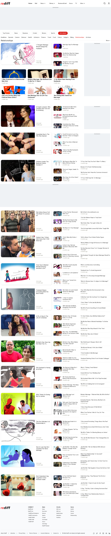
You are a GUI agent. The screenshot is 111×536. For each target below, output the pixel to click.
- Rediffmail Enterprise (33, 513)
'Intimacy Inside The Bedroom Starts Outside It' (42, 163)
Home (30, 3)
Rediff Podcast (45, 525)
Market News (59, 513)
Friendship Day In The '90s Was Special (42, 135)
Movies (44, 33)
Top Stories (6, 33)
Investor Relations (45, 533)
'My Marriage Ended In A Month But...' (69, 422)
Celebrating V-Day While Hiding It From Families (69, 463)
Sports (53, 33)
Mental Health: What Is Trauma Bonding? (69, 350)
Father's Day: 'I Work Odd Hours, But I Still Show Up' (42, 239)
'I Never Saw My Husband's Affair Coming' (70, 150)
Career (72, 513)
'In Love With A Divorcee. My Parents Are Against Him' (70, 411)
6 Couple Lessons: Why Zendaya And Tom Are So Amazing (43, 108)
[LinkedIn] (109, 533)
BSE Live (58, 509)
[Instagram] (103, 533)
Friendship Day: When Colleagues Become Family (70, 125)
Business (25, 33)
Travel (49, 37)
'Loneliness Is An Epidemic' (70, 273)
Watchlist (58, 515)
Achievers (36, 37)
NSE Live (58, 511)
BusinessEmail (62, 3)
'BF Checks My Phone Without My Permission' (69, 377)
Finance (43, 37)
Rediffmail (30, 509)
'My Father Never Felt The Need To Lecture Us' (43, 213)
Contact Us (56, 533)
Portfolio (58, 517)
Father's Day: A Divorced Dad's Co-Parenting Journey (71, 255)
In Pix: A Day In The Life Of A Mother (42, 317)
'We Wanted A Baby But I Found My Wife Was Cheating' (70, 369)
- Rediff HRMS (31, 517)
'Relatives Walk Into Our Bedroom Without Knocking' (71, 358)
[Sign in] (109, 3)
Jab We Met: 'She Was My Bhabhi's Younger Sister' (70, 447)
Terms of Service (33, 533)
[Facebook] (100, 533)
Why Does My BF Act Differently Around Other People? (70, 116)
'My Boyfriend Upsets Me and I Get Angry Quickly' (70, 220)
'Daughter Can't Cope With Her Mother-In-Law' (70, 62)
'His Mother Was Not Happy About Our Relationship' (71, 54)
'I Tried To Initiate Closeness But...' (68, 298)
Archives (88, 37)
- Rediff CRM (31, 519)
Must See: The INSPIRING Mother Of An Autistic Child (71, 332)
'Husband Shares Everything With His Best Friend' (42, 291)
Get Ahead (44, 519)
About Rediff (4, 533)
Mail (36, 3)
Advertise (12, 533)
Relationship (74, 515)
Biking (72, 37)
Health (30, 37)
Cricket (35, 33)
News (42, 3)
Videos (60, 37)
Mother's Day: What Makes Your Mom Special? (70, 342)
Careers (17, 37)
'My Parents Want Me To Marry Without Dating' (70, 162)
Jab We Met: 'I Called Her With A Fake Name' (70, 484)
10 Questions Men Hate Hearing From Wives (69, 107)
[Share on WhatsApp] (94, 533)
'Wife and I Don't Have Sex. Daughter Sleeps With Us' (70, 403)
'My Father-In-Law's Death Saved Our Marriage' (70, 290)
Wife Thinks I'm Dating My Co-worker (43, 395)
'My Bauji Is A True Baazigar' (71, 228)
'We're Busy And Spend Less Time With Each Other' (71, 492)
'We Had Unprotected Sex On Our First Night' (70, 438)
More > (108, 40)
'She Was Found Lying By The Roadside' (70, 265)
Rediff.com (68, 533)
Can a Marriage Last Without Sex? (68, 395)
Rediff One (30, 511)
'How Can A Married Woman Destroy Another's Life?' (42, 266)
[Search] (104, 3)
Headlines (4, 37)
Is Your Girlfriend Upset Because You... (69, 476)
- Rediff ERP (31, 521)
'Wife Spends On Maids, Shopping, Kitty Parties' (69, 306)
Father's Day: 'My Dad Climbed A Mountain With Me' (70, 246)
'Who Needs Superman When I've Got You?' (69, 324)
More (81, 3)
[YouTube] (106, 533)
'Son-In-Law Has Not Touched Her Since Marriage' (42, 448)
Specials (10, 37)
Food (54, 37)
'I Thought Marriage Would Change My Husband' (42, 46)
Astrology (44, 523)
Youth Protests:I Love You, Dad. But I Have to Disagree (70, 134)
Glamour (23, 37)
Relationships (7, 40)
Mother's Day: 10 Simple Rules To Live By (69, 316)
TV (76, 3)
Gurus (71, 3)
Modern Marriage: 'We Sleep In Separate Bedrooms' (71, 385)
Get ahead (63, 33)
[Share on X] (97, 533)
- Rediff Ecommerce (32, 515)
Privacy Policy (22, 533)
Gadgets (66, 37)
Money (51, 3)
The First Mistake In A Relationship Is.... (43, 422)
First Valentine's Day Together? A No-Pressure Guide (42, 477)
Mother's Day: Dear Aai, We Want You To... (43, 343)
